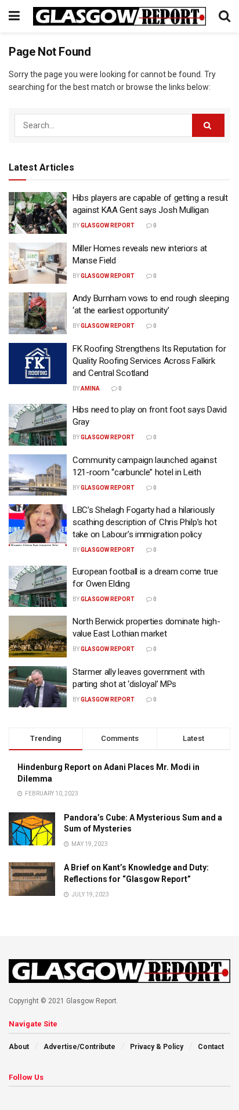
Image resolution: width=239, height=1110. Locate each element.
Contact (211, 1047)
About (19, 1047)
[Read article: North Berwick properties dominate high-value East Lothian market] (38, 636)
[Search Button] (224, 16)
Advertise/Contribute (79, 1047)
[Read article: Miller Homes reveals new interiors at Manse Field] (38, 263)
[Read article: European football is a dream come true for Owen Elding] (38, 587)
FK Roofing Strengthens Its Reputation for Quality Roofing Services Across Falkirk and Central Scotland (149, 361)
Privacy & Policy (156, 1047)
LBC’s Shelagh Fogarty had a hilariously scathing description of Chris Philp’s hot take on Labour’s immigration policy (145, 522)
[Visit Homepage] (119, 16)
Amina (90, 388)
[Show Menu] (14, 16)
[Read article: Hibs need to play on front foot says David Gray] (38, 425)
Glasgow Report (108, 225)
